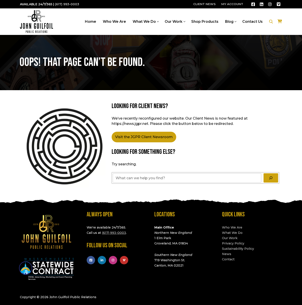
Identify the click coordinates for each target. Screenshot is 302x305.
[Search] (271, 178)
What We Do (232, 233)
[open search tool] (271, 22)
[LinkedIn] (261, 4)
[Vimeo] (278, 4)
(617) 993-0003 (67, 4)
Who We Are (232, 227)
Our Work (229, 238)
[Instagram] (269, 4)
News (226, 254)
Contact (228, 259)
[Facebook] (253, 4)
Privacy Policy (233, 243)
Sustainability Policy (238, 249)
